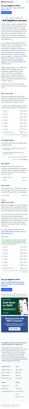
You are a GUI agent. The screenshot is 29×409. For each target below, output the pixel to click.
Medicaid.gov (6, 375)
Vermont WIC (24, 195)
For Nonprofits (19, 378)
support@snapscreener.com (8, 391)
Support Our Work (20, 396)
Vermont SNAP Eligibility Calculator (10, 231)
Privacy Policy (19, 388)
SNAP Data (18, 375)
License (17, 394)
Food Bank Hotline (7, 378)
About (17, 385)
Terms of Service (19, 391)
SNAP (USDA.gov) (7, 369)
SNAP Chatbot (5, 388)
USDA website (24, 159)
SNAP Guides (19, 372)
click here (9, 80)
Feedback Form (5, 385)
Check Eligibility (6, 12)
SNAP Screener (19, 369)
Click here (24, 177)
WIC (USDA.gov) (7, 372)
